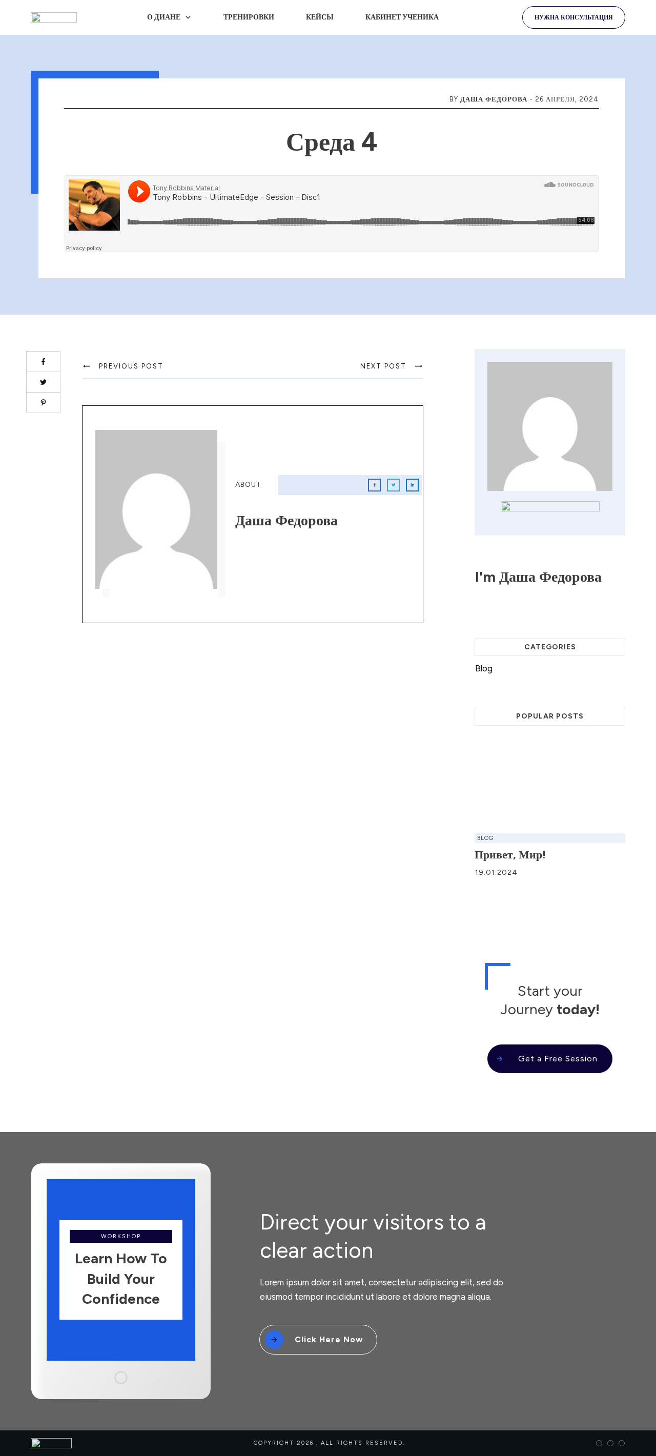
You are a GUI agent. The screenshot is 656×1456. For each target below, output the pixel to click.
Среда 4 (332, 141)
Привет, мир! (510, 855)
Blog (484, 668)
